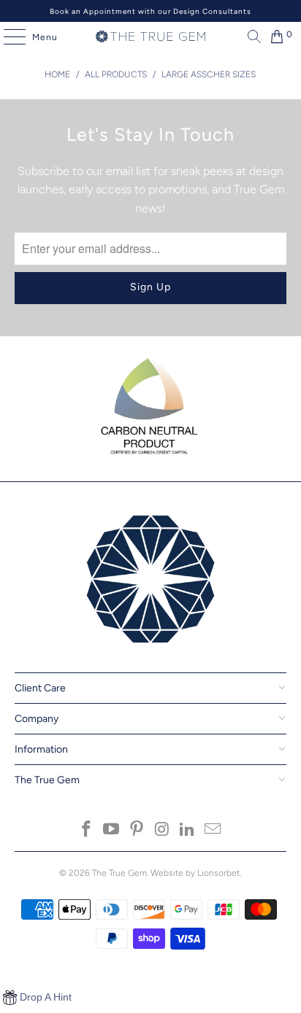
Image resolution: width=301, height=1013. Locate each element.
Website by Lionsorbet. (195, 873)
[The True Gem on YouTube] (112, 830)
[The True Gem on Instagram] (162, 830)
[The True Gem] (150, 36)
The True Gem (119, 873)
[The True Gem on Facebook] (86, 830)
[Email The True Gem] (213, 830)
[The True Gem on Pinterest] (137, 830)
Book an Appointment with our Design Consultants (150, 11)
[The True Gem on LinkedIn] (188, 830)
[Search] (250, 36)
